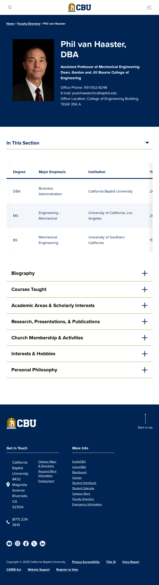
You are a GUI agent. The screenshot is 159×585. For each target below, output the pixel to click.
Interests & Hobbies (33, 353)
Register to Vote (67, 569)
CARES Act (13, 569)
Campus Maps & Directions (47, 463)
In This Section (22, 143)
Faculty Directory (28, 24)
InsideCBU (79, 461)
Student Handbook (84, 483)
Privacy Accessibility (86, 562)
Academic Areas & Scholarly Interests (53, 305)
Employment (46, 481)
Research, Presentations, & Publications (55, 321)
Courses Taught (28, 289)
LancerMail (79, 467)
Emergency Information (87, 504)
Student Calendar (83, 488)
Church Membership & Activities (47, 337)
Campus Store (81, 494)
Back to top (145, 427)
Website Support (39, 569)
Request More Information (47, 473)
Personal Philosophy (34, 369)
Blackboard (79, 472)
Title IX (111, 562)
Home (10, 24)
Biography (23, 273)
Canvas (77, 478)
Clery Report (130, 562)
